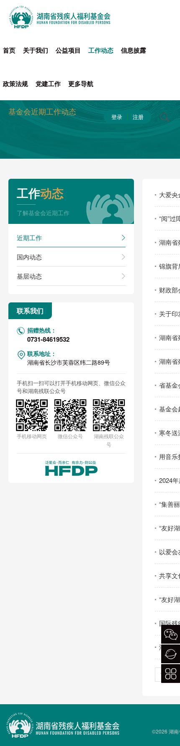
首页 (9, 50)
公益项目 (68, 50)
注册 (138, 117)
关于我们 (35, 50)
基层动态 (29, 276)
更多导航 (80, 83)
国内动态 (29, 256)
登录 (116, 117)
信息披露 (133, 50)
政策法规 (15, 83)
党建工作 (48, 83)
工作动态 (100, 50)
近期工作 (29, 237)
